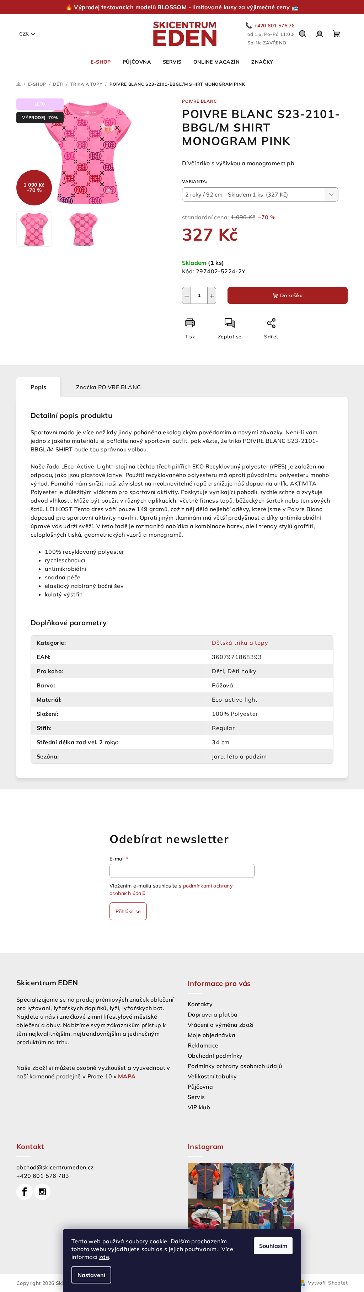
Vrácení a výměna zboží (221, 1024)
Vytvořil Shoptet (328, 1283)
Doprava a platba (212, 1014)
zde (104, 1256)
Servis (196, 1096)
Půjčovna (200, 1086)
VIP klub (199, 1107)
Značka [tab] (108, 387)
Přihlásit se (128, 911)
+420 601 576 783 (42, 1175)
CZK (24, 34)
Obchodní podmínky (215, 1055)
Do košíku (291, 295)
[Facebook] (24, 1192)
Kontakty (200, 1004)
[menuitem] (100, 62)
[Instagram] (42, 1192)
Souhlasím (273, 1245)
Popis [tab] (38, 387)
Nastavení (91, 1274)
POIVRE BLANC (199, 101)
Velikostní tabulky (212, 1076)
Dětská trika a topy (240, 642)
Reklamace (203, 1045)
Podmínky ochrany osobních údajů (235, 1065)
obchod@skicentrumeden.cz (55, 1167)
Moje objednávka (211, 1035)
